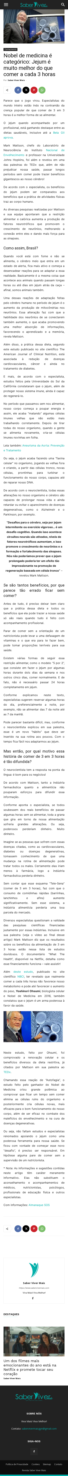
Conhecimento (10, 49)
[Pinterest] (34, 90)
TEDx (7, 1072)
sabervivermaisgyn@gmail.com (39, 1428)
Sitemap (47, 1464)
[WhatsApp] (42, 90)
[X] (25, 90)
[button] (6, 4)
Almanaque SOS (39, 1205)
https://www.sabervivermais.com (34, 1288)
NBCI (20, 976)
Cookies (36, 1464)
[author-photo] (34, 1278)
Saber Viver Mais (16, 80)
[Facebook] (17, 90)
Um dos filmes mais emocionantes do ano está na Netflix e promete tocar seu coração (29, 1367)
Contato (58, 1464)
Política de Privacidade (17, 1464)
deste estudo (23, 971)
